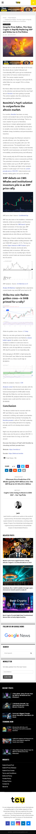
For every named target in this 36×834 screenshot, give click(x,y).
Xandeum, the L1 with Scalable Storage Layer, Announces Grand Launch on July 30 (18, 589)
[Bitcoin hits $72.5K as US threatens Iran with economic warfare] (7, 729)
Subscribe (7, 677)
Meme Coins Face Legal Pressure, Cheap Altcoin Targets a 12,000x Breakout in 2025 (17, 561)
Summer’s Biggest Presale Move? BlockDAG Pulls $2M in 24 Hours (23, 715)
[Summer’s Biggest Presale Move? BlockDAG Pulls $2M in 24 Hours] (7, 716)
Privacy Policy (6, 781)
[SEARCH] (31, 653)
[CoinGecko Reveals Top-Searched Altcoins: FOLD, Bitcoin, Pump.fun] (7, 706)
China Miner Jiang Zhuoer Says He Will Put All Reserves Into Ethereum (22, 695)
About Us (5, 786)
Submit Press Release (9, 768)
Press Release (6, 24)
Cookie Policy (6, 778)
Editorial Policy (7, 776)
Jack (5, 35)
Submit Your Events (8, 770)
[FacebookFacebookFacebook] (8, 823)
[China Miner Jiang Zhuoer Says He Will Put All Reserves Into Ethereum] (7, 696)
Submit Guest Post (8, 765)
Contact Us (5, 784)
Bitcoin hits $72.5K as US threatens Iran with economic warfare (21, 729)
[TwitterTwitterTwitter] (13, 823)
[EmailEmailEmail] (28, 823)
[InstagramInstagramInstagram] (18, 823)
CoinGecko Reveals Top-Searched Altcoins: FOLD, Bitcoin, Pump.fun (20, 705)
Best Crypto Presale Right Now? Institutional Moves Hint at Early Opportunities (18, 616)
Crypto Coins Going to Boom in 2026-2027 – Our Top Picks (18, 494)
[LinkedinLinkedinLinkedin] (23, 823)
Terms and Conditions (9, 773)
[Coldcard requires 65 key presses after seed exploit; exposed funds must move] (7, 741)
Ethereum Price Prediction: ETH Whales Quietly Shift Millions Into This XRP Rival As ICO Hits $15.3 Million (18, 481)
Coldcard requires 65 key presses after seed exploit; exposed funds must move (22, 740)
